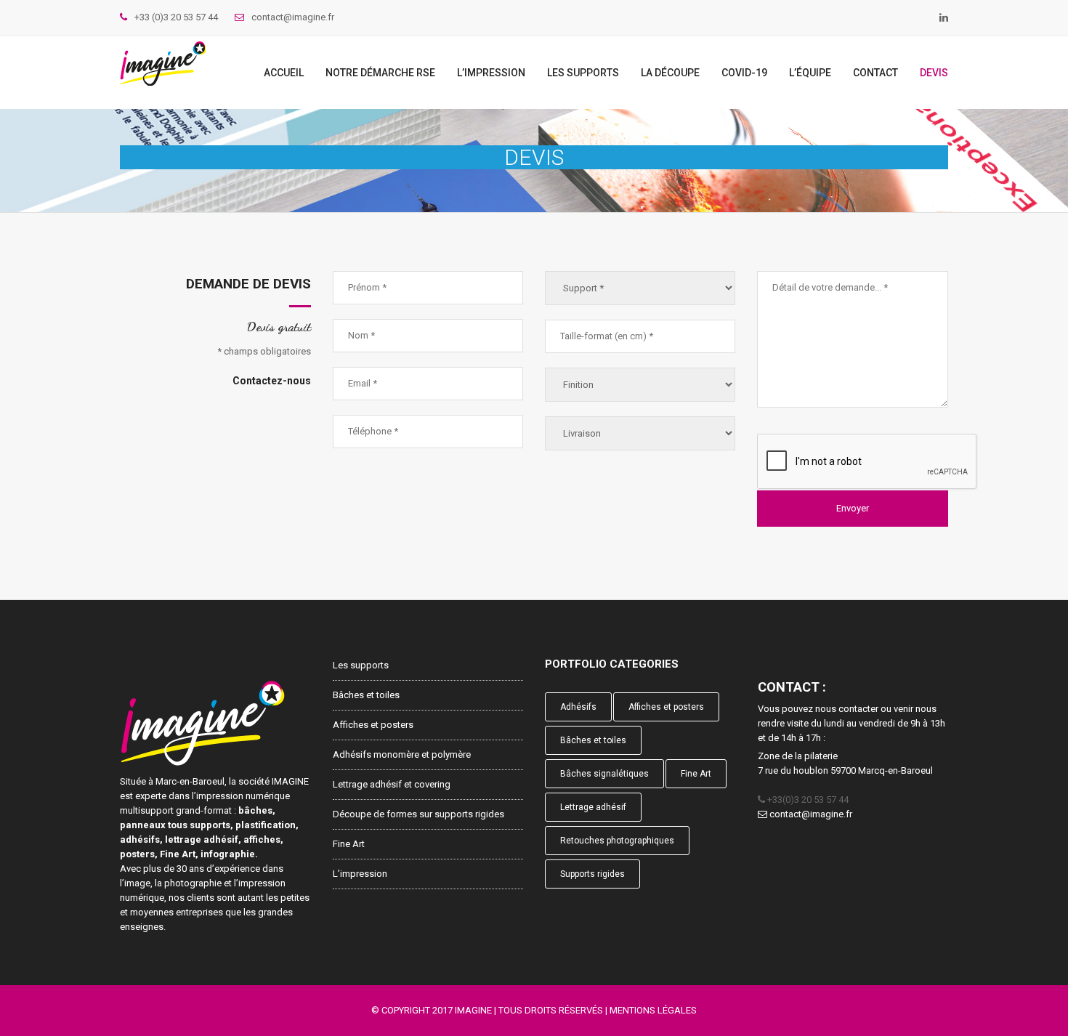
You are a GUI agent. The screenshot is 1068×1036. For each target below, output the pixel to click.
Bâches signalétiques (604, 774)
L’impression (491, 72)
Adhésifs (578, 707)
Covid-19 (744, 72)
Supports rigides (592, 874)
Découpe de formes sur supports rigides (418, 814)
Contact (875, 72)
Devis (934, 72)
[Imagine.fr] (163, 63)
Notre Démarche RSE (380, 72)
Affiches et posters (373, 724)
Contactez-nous (271, 381)
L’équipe (810, 72)
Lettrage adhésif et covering (391, 784)
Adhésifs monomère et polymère (402, 754)
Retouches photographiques (617, 840)
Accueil (284, 72)
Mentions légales (653, 1010)
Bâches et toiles (366, 694)
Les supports (583, 72)
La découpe (670, 72)
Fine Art (349, 843)
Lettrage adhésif (593, 807)
